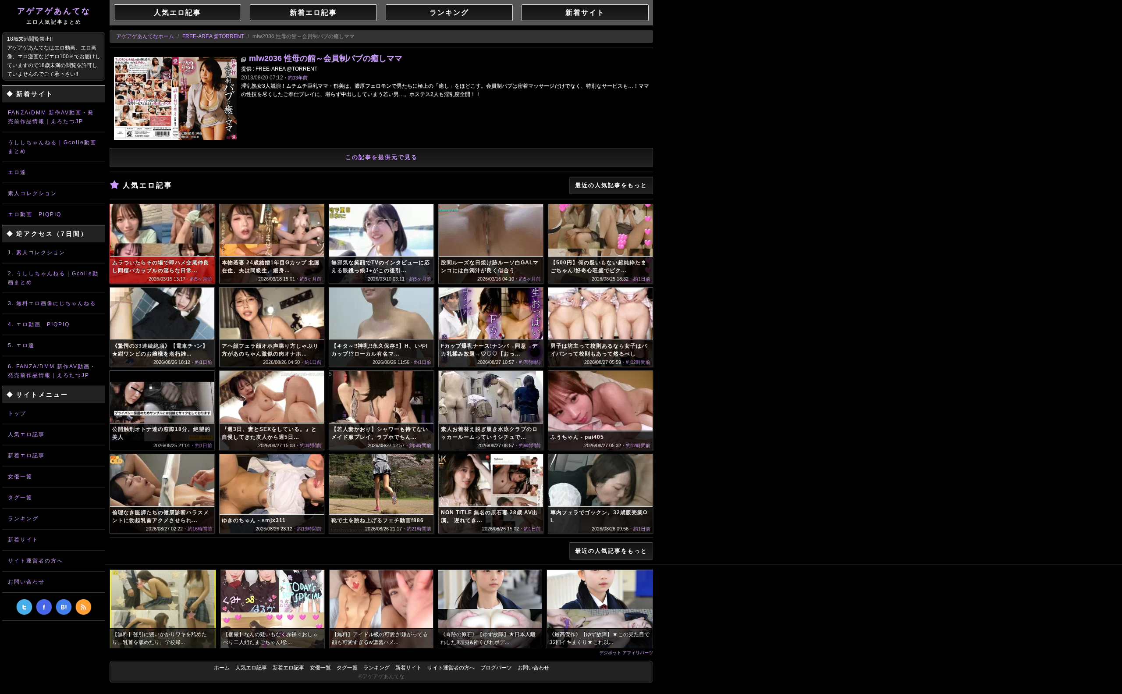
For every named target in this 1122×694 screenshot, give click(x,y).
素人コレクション (32, 193)
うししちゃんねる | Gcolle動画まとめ (52, 146)
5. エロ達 (21, 345)
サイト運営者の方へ (35, 561)
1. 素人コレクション (36, 252)
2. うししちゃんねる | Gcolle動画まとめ (53, 277)
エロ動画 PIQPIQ (34, 214)
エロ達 (17, 172)
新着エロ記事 (26, 455)
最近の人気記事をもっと (611, 185)
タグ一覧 (20, 498)
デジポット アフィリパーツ (626, 652)
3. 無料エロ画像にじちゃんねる (52, 303)
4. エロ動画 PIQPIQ (39, 324)
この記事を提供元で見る (381, 157)
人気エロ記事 (26, 434)
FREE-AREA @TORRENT (213, 36)
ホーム (222, 668)
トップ (17, 413)
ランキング (23, 519)
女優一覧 (20, 476)
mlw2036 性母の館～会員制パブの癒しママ (325, 58)
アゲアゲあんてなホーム (145, 36)
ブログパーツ (496, 668)
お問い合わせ (26, 582)
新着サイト (23, 540)
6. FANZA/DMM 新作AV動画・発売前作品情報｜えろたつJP (52, 370)
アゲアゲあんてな (54, 16)
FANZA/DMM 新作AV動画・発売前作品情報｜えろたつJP (51, 117)
